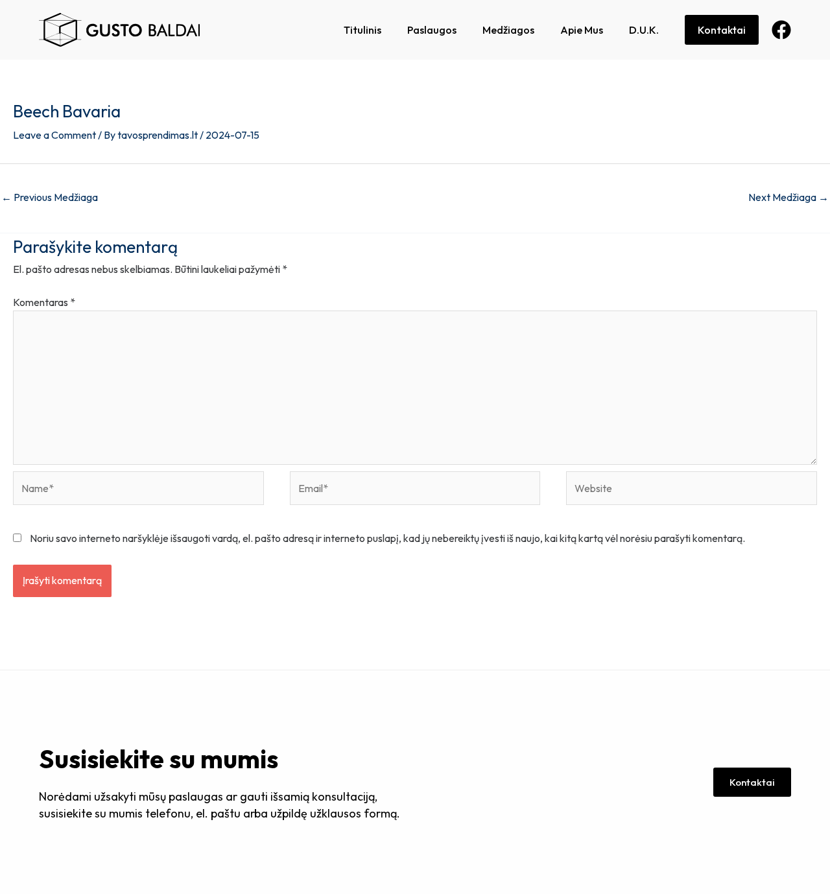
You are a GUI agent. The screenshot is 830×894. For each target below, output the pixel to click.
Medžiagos (508, 29)
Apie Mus (581, 29)
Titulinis (362, 29)
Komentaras (44, 302)
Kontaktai (722, 29)
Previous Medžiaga (49, 197)
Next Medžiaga (788, 197)
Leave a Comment (54, 134)
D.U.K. (644, 29)
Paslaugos (431, 29)
